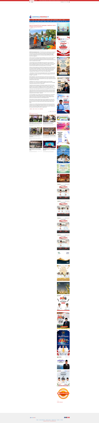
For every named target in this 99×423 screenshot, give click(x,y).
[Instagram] (67, 417)
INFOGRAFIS (48, 19)
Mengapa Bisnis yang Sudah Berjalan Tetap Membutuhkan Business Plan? (47, 0)
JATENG (51, 21)
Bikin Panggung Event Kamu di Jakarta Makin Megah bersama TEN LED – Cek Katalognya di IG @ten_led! (49, 149)
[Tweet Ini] (50, 111)
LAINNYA (60, 19)
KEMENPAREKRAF (56, 19)
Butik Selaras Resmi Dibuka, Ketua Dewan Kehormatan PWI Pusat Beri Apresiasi (48, 123)
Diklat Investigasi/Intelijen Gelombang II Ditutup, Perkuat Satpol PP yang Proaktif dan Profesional (49, 135)
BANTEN (41, 21)
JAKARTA (45, 21)
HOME (30, 19)
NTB (65, 21)
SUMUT (33, 21)
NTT (63, 21)
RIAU (35, 21)
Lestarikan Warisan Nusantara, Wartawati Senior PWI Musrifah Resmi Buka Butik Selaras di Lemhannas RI (35, 136)
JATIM (54, 21)
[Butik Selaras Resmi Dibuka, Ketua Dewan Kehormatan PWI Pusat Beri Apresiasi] (49, 118)
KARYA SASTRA (43, 19)
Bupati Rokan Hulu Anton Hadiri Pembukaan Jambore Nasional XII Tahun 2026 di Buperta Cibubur (35, 149)
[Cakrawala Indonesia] (39, 16)
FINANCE (39, 19)
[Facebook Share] (49, 111)
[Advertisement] (49, 9)
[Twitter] (66, 417)
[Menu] (29, 2)
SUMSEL (38, 21)
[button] (67, 2)
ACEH (30, 21)
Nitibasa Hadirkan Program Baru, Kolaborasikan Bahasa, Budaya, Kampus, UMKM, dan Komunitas (35, 123)
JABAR (48, 21)
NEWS (33, 19)
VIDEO (51, 19)
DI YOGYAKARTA (58, 21)
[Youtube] (69, 417)
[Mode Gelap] (69, 2)
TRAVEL (36, 19)
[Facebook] (64, 417)
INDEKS (64, 19)
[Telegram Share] (53, 111)
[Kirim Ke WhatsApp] (55, 111)
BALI (61, 21)
